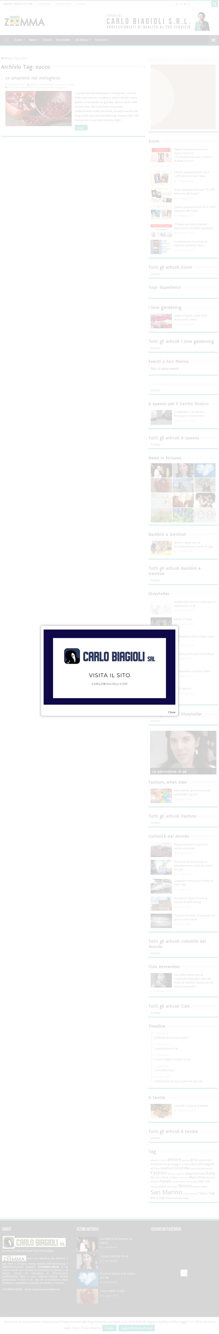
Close (171, 712)
